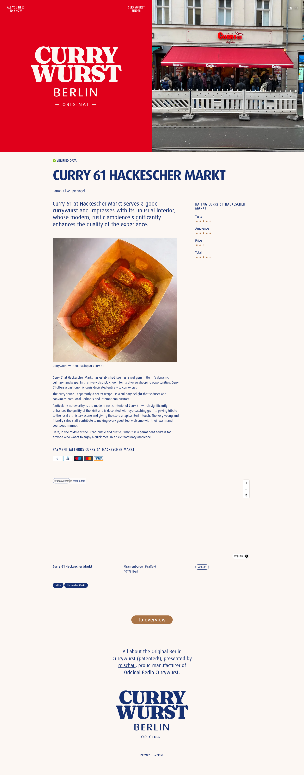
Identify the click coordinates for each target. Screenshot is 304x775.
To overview (152, 619)
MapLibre (238, 556)
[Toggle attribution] (246, 556)
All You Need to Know (16, 9)
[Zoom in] (246, 483)
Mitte (58, 585)
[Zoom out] (246, 489)
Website (202, 567)
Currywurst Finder (136, 9)
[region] (152, 519)
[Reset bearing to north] (246, 495)
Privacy (145, 755)
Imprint (159, 755)
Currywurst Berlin (76, 76)
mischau (127, 665)
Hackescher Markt (76, 585)
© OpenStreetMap (63, 481)
